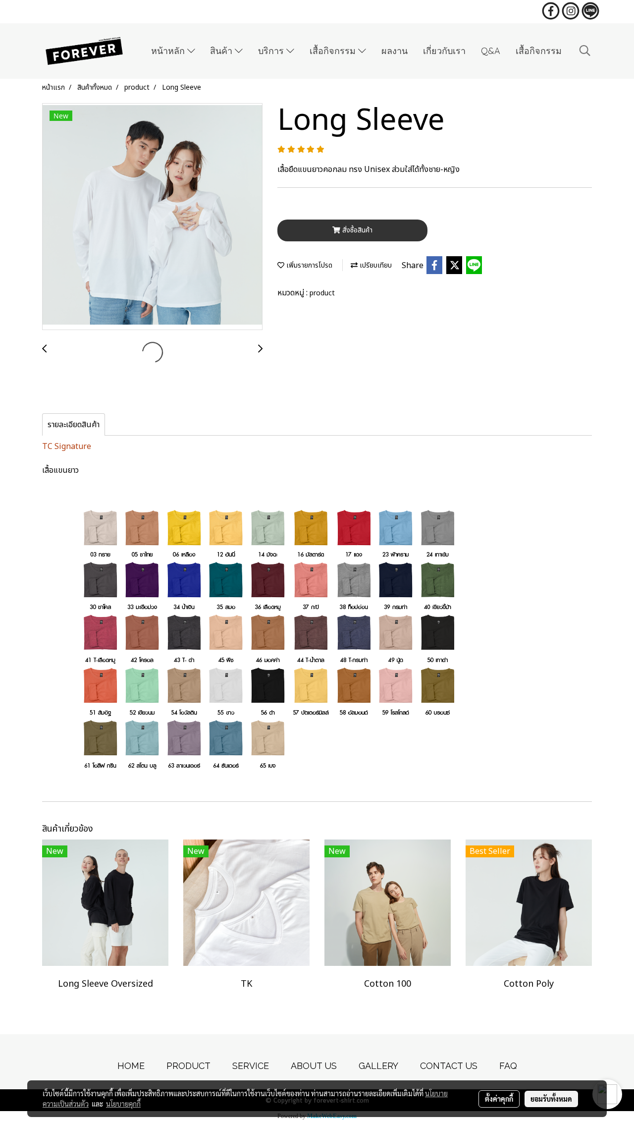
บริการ (272, 50)
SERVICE (250, 1066)
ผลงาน (394, 50)
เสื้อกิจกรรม (334, 50)
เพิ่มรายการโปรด (308, 265)
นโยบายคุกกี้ (123, 1103)
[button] (585, 50)
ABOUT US (314, 1066)
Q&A (490, 50)
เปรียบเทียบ (375, 265)
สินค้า (222, 50)
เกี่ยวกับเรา (444, 50)
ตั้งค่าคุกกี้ (499, 1098)
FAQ (508, 1066)
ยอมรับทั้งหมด (551, 1098)
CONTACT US (448, 1066)
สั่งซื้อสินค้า (356, 230)
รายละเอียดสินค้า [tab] (74, 425)
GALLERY (378, 1066)
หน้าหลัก (169, 50)
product (322, 293)
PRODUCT (188, 1066)
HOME (131, 1066)
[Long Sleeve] (152, 217)
